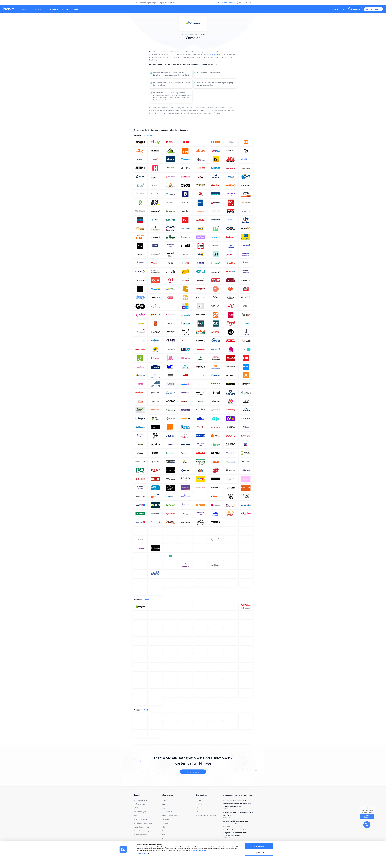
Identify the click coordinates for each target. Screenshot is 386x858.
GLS (163, 838)
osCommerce (166, 823)
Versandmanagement (141, 827)
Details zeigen (141, 853)
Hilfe (197, 808)
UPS (163, 831)
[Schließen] (375, 806)
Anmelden (356, 9)
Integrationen (52, 9)
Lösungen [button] (37, 9)
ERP (135, 815)
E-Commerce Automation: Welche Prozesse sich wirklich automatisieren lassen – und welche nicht (237, 803)
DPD (163, 835)
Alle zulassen (259, 846)
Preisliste (65, 9)
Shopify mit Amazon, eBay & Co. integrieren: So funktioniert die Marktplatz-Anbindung (235, 832)
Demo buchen (367, 816)
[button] (339, 9)
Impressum (200, 804)
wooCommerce (167, 812)
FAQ (197, 812)
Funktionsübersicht (140, 800)
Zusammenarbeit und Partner (206, 815)
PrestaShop (165, 819)
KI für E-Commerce (140, 835)
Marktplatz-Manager (141, 819)
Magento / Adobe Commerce (171, 815)
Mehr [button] (76, 9)
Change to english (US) (228, 2)
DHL (163, 827)
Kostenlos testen (372, 9)
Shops (146, 599)
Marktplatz (148, 135)
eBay (163, 804)
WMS (146, 710)
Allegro (164, 808)
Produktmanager (140, 812)
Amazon (164, 800)
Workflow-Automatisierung (143, 823)
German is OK (246, 3)
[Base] (9, 9)
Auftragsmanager (214, 54)
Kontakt (198, 800)
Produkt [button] (24, 9)
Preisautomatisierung (141, 831)
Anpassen (257, 852)
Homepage (184, 34)
